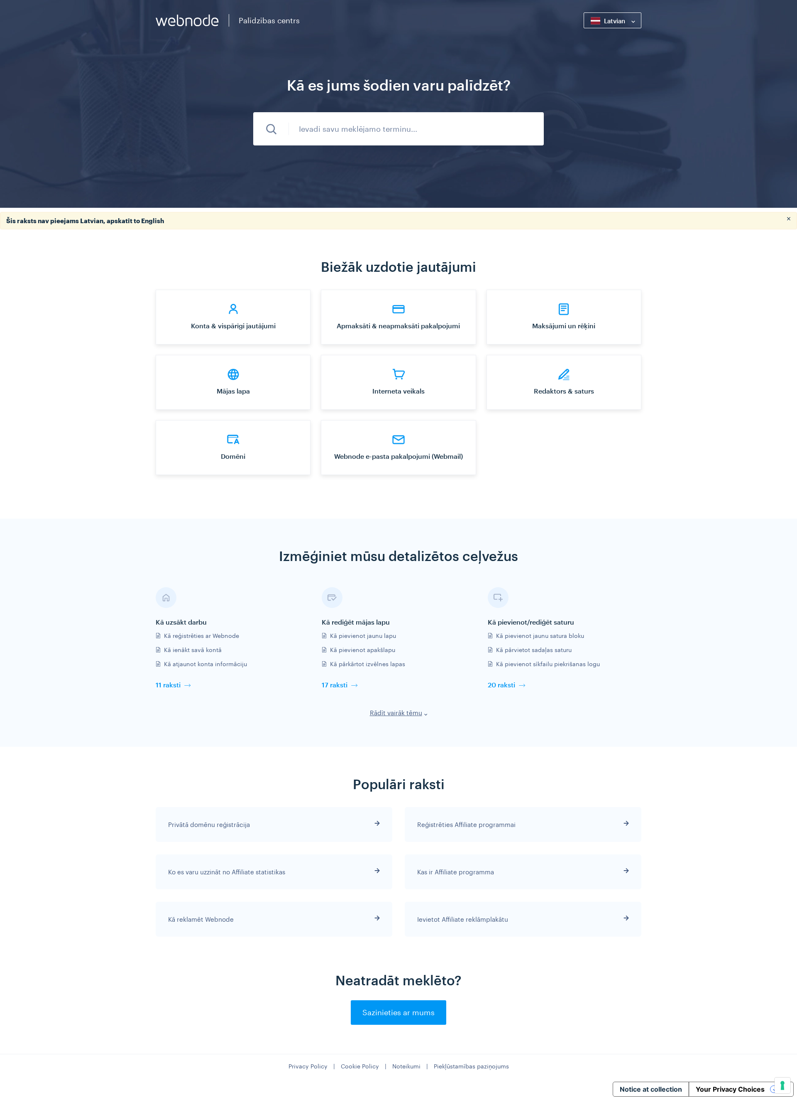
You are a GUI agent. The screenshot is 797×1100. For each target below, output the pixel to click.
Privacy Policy (308, 1066)
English (152, 220)
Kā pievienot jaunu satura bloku (540, 635)
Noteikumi (406, 1066)
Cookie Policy (360, 1066)
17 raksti (334, 685)
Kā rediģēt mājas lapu (356, 622)
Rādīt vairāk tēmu (396, 712)
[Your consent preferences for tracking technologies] (782, 1085)
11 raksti (168, 685)
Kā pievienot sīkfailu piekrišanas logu (548, 663)
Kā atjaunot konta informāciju (205, 663)
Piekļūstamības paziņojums (471, 1066)
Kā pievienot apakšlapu (362, 649)
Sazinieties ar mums (398, 1012)
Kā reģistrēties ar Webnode (201, 635)
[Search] (271, 128)
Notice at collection (651, 1089)
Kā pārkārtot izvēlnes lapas (367, 663)
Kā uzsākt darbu (181, 622)
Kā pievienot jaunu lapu (363, 635)
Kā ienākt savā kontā (193, 649)
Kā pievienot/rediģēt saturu (531, 622)
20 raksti (501, 685)
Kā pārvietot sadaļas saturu (534, 649)
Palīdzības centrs (269, 20)
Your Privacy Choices (730, 1089)
